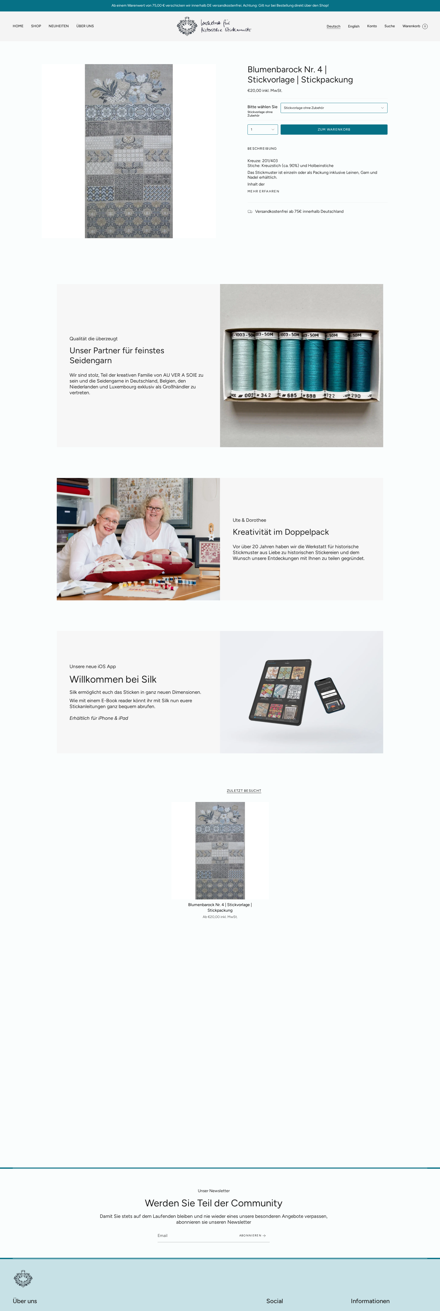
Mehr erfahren (263, 191)
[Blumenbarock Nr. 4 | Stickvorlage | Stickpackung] (220, 850)
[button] (36, 26)
